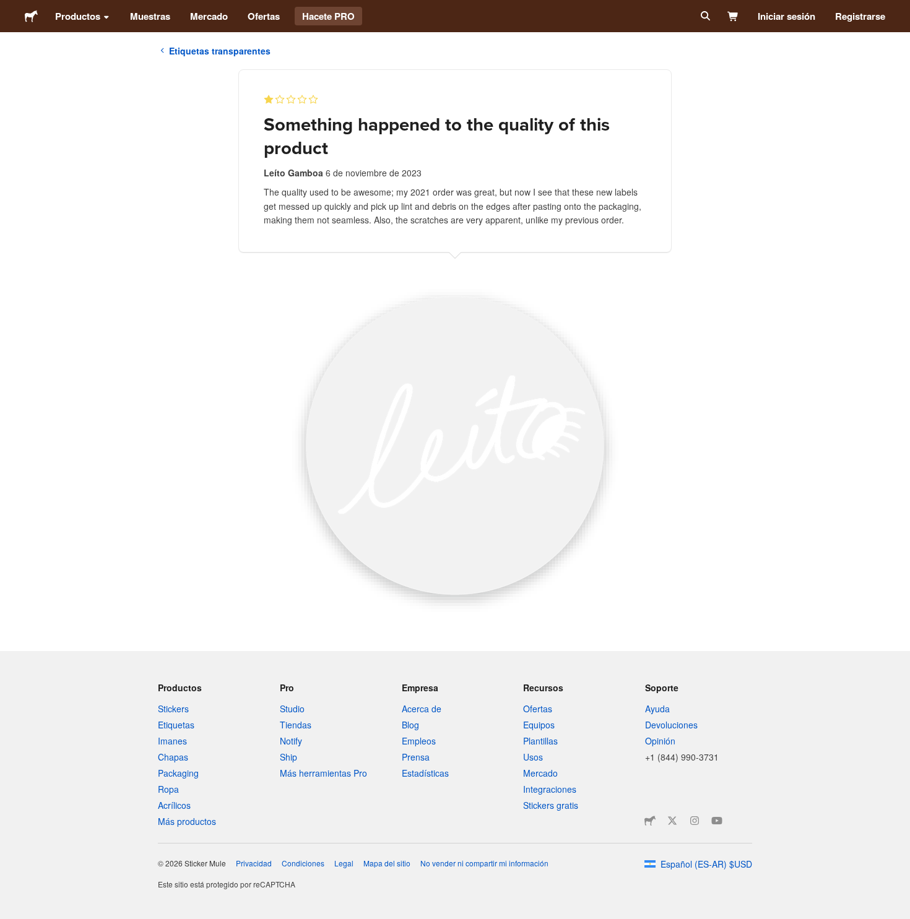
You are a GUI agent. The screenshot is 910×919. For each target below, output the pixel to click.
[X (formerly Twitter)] (672, 820)
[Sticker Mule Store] (650, 820)
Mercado (209, 16)
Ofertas (264, 16)
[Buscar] (704, 16)
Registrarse (860, 16)
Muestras (150, 16)
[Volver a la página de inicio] (31, 16)
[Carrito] (733, 16)
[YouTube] (717, 820)
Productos (77, 16)
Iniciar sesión (786, 16)
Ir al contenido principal (9, 9)
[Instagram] (695, 820)
